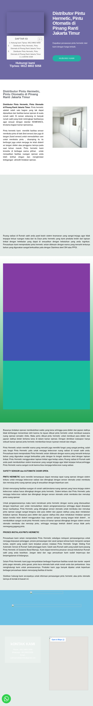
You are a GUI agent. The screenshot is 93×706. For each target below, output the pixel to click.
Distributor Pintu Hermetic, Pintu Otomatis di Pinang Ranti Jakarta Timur (26, 47)
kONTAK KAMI (27, 57)
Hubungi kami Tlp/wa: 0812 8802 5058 (25, 43)
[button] (46, 410)
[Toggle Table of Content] (39, 39)
